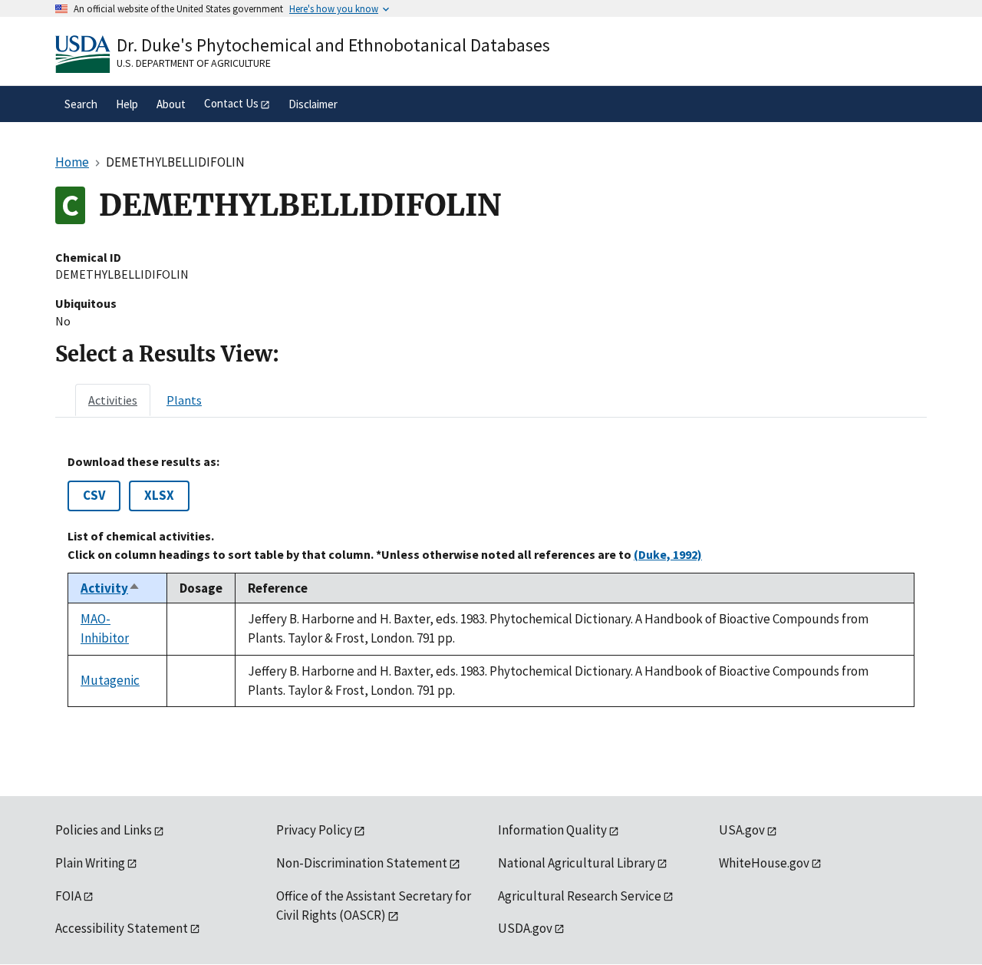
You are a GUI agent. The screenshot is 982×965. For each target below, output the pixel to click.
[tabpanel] (491, 580)
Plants (184, 400)
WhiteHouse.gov (764, 862)
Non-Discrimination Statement (361, 862)
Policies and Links (103, 829)
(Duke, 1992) (668, 554)
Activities (112, 400)
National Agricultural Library (576, 862)
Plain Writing (90, 862)
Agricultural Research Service (579, 895)
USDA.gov (525, 928)
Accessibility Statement (121, 928)
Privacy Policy (314, 829)
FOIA (68, 895)
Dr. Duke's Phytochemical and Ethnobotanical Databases (333, 45)
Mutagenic (110, 680)
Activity (110, 588)
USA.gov (742, 829)
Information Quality (552, 829)
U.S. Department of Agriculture (194, 63)
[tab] (113, 400)
